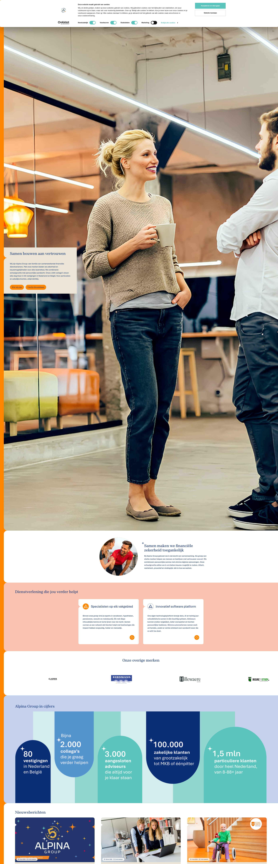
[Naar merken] (132, 637)
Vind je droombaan (35, 287)
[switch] (113, 22)
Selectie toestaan (210, 13)
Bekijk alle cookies (168, 23)
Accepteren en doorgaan (210, 6)
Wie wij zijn (17, 287)
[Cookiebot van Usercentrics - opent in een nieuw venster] (63, 22)
